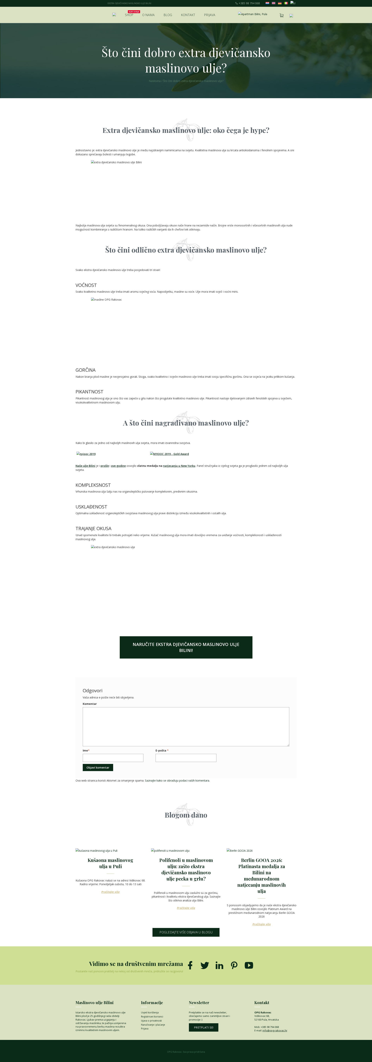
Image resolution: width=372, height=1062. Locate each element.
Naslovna (155, 81)
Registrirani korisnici (152, 1016)
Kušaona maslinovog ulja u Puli (110, 863)
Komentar (90, 704)
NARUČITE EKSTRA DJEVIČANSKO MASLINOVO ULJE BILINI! (186, 647)
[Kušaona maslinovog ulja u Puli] (110, 850)
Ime (85, 750)
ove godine (118, 466)
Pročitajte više (110, 892)
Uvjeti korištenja (150, 1012)
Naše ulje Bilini (85, 466)
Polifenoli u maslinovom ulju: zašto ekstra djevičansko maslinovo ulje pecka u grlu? (186, 869)
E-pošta (161, 750)
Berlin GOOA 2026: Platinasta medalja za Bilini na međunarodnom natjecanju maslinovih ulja (261, 875)
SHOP (129, 15)
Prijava (209, 15)
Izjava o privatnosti (151, 1020)
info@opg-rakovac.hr (275, 1030)
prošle (105, 466)
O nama (148, 15)
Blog (168, 15)
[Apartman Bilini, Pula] (252, 14)
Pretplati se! (203, 1027)
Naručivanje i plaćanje (153, 1024)
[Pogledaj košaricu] (281, 15)
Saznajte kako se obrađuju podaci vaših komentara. (177, 780)
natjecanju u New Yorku (179, 466)
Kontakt (188, 15)
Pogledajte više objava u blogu (186, 932)
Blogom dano (186, 814)
